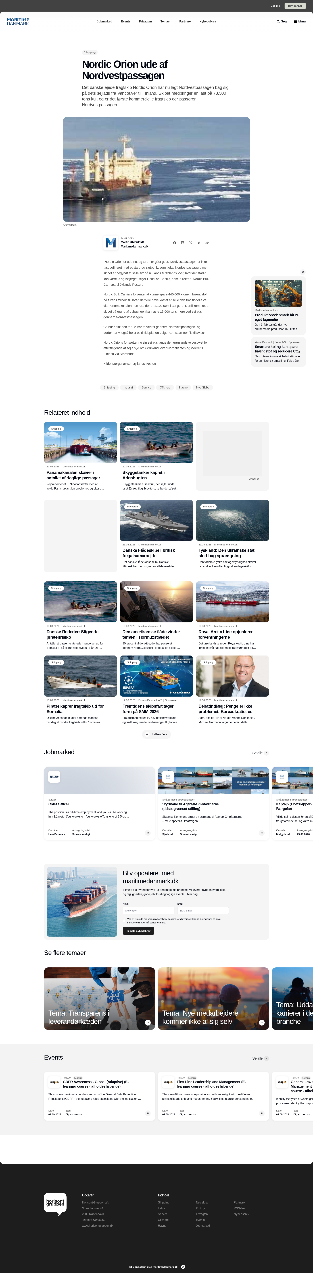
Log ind (275, 5)
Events (200, 1219)
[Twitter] (190, 242)
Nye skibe (202, 1202)
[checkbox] (124, 920)
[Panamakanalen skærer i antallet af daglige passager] (80, 456)
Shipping (163, 1202)
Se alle (257, 753)
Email (180, 903)
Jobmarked (203, 1225)
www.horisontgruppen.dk (97, 1225)
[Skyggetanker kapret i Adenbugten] (156, 456)
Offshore (163, 1219)
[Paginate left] (47, 803)
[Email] (199, 242)
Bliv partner (295, 5)
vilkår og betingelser (201, 918)
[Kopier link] (207, 242)
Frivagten (202, 1214)
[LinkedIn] (182, 242)
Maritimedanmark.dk (134, 246)
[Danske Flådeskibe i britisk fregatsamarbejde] (156, 534)
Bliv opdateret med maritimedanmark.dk (153, 1266)
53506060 (99, 1219)
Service (163, 1214)
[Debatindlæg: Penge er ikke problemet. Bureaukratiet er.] (232, 690)
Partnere (239, 1202)
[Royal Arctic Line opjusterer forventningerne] (232, 615)
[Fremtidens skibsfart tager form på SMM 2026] (156, 690)
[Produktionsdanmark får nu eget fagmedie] (278, 305)
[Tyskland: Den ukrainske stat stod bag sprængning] (232, 534)
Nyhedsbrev (241, 1214)
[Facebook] (174, 242)
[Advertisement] (232, 453)
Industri (162, 1208)
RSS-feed (240, 1208)
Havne (162, 1225)
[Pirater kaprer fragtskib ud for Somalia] (80, 690)
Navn (126, 903)
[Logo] (18, 21)
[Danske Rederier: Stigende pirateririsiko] (80, 615)
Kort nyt (201, 1208)
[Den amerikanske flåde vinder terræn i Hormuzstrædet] (156, 615)
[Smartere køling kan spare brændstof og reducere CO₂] (278, 352)
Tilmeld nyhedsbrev (138, 930)
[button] (303, 272)
